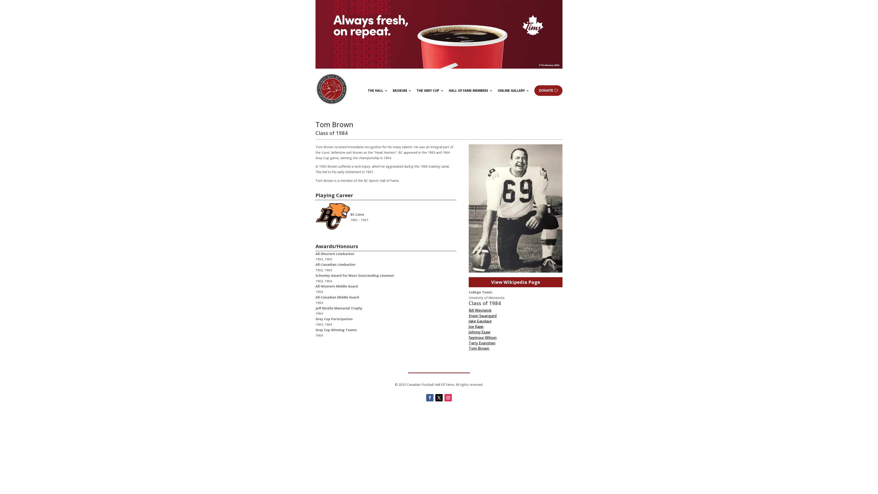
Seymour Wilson (483, 337)
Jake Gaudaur (480, 321)
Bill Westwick (480, 310)
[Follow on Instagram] (448, 397)
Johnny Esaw (479, 332)
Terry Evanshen (482, 343)
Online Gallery (511, 90)
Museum (400, 90)
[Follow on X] (439, 397)
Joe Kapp (476, 326)
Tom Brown (479, 348)
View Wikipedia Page (515, 282)
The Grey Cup (428, 90)
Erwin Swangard (483, 315)
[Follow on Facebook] (430, 397)
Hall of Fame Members (468, 90)
